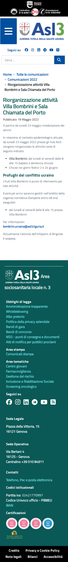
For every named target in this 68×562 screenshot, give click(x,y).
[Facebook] (26, 49)
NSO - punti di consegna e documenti (33, 336)
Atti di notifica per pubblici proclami (31, 341)
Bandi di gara (15, 326)
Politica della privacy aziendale (27, 321)
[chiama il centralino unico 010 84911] (19, 12)
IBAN (9, 505)
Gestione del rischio (20, 376)
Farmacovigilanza (18, 371)
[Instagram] (32, 49)
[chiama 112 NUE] (34, 12)
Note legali (13, 556)
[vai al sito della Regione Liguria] (34, 4)
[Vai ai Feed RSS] (57, 49)
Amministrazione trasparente (27, 306)
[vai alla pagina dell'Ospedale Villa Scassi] (14, 534)
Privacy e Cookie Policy (43, 550)
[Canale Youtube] (45, 403)
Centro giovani (16, 366)
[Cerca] (59, 60)
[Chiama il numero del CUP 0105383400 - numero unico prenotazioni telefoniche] (48, 12)
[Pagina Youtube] (51, 49)
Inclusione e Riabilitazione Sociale (30, 381)
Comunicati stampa (20, 353)
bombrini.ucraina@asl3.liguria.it (23, 226)
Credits (14, 550)
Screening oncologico (21, 386)
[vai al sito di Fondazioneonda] (48, 523)
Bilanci (33, 556)
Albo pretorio (15, 316)
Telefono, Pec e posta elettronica (29, 479)
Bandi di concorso (19, 331)
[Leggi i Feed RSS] (54, 403)
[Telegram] (44, 49)
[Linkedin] (38, 49)
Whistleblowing (17, 311)
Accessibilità (53, 556)
